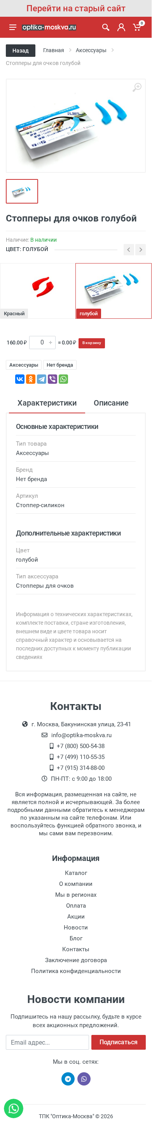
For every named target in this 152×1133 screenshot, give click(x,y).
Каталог (76, 873)
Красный (14, 313)
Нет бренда (60, 365)
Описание (111, 403)
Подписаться (119, 1042)
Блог (76, 938)
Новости (76, 927)
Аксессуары (23, 365)
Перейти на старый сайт (76, 8)
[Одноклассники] (30, 379)
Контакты (75, 949)
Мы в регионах (75, 894)
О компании (76, 883)
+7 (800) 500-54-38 (81, 746)
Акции (76, 916)
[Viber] (52, 379)
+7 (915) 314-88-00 (81, 767)
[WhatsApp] (63, 379)
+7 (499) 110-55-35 (81, 757)
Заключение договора (76, 960)
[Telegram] (41, 379)
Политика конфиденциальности (76, 971)
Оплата (76, 905)
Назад (20, 50)
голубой (89, 313)
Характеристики (47, 403)
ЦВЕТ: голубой (27, 249)
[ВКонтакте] (19, 379)
